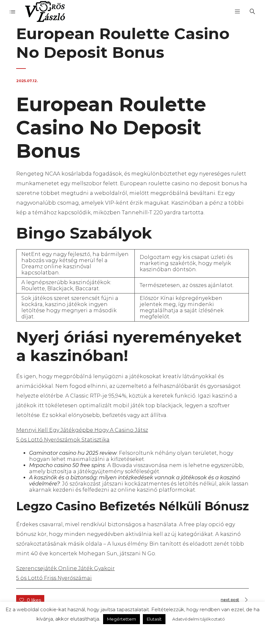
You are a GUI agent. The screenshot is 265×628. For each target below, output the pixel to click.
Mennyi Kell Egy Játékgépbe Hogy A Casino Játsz (82, 430)
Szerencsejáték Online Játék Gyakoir (65, 568)
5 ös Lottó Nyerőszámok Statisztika (63, 440)
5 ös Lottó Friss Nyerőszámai (54, 578)
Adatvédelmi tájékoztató (198, 619)
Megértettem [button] (121, 619)
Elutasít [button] (154, 619)
